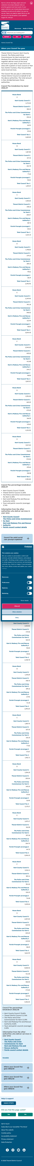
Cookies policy (6, 1133)
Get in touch (5, 1124)
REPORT (6, 37)
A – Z (4, 33)
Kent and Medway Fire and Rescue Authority (17, 524)
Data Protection (6, 1142)
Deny (17, 617)
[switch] (29, 582)
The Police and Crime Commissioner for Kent (17, 520)
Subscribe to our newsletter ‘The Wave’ (14, 1127)
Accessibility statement (9, 1136)
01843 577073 (9, 1103)
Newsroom (18, 28)
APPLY (27, 37)
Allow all (17, 606)
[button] (31, 3)
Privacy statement (7, 1139)
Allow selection (17, 612)
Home (3, 42)
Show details (25, 600)
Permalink (6, 1058)
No (25, 1114)
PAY (17, 37)
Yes (8, 1114)
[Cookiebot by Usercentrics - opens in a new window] (24, 547)
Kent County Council (11, 517)
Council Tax (9, 42)
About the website (7, 1130)
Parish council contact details (15, 527)
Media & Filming (28, 28)
